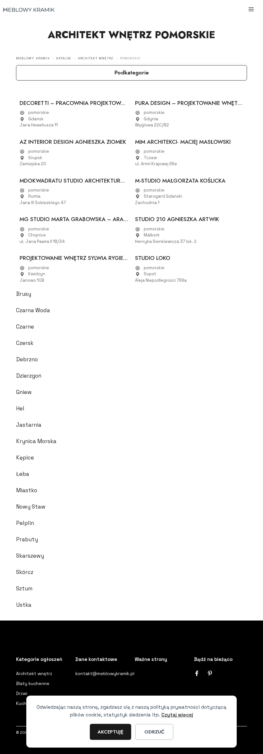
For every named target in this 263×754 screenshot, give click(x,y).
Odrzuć (154, 731)
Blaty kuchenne (32, 683)
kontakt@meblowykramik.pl (104, 673)
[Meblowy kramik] (29, 9)
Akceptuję (110, 731)
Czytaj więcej (177, 715)
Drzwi (21, 693)
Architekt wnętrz (34, 673)
